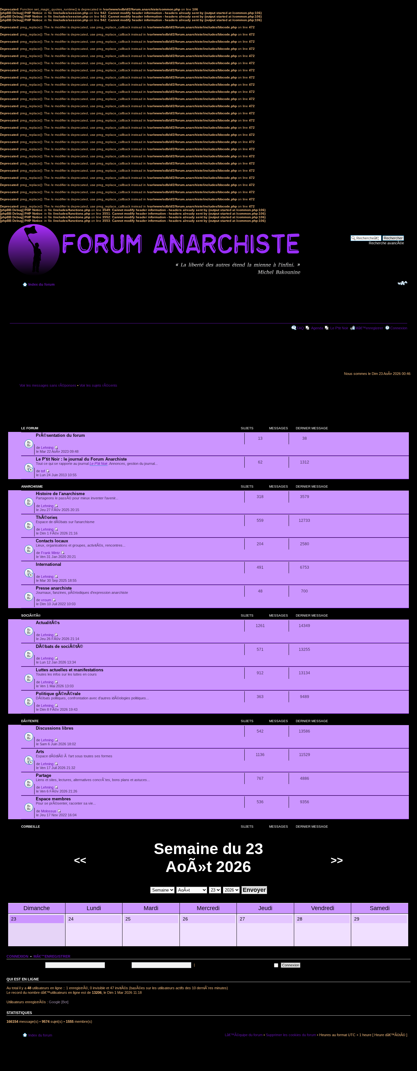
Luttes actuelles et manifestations (69, 669)
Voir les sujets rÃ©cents (98, 385)
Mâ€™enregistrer (369, 328)
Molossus (48, 811)
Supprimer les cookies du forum (291, 1035)
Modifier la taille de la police (402, 283)
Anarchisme (32, 486)
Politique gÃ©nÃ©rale (58, 693)
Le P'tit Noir (339, 328)
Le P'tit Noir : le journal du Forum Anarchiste (81, 459)
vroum (46, 600)
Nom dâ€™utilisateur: (27, 965)
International (48, 564)
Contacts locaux (52, 540)
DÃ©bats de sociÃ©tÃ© (59, 646)
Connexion (398, 328)
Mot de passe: (119, 965)
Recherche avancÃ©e (386, 243)
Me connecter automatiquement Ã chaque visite (234, 965)
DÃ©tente (30, 721)
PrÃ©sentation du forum (60, 435)
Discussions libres (54, 728)
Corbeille (30, 826)
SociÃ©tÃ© (30, 615)
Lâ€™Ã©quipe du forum (244, 1035)
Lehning (47, 448)
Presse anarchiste (54, 588)
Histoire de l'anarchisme (60, 493)
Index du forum (41, 284)
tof (43, 471)
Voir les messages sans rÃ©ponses (48, 385)
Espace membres (53, 798)
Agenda (317, 328)
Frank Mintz (50, 553)
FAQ (300, 328)
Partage (43, 775)
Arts (40, 751)
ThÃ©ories (46, 517)
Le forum (29, 428)
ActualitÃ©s (48, 622)
